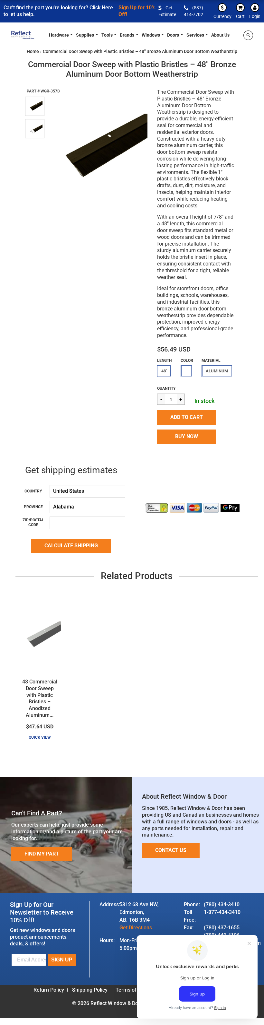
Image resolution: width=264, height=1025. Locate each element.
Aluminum (217, 371)
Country (33, 491)
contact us (170, 850)
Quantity (166, 388)
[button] (186, 417)
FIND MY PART (41, 854)
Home (33, 51)
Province (33, 507)
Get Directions (135, 928)
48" (164, 371)
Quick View (40, 737)
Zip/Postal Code (33, 522)
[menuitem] (61, 34)
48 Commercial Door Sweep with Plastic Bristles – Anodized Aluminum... (39, 698)
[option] (97, 148)
